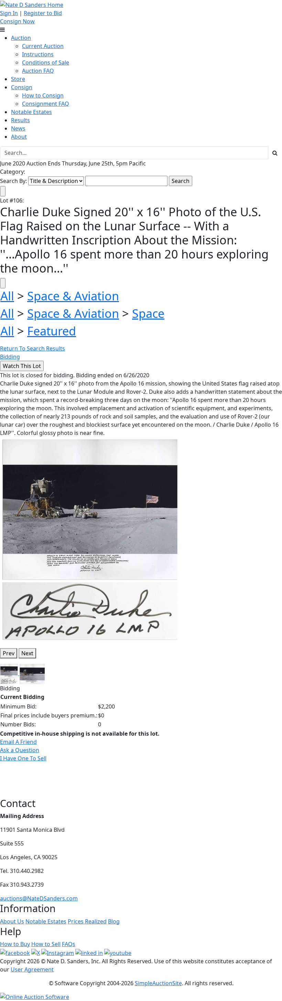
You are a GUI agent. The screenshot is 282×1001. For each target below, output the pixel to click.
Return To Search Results (32, 348)
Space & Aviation (73, 296)
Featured (51, 331)
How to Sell (46, 944)
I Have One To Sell (23, 758)
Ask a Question (19, 750)
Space (148, 313)
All (7, 296)
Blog (114, 921)
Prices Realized (87, 921)
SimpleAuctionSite (158, 983)
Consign (21, 87)
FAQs (68, 944)
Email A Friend (18, 742)
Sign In (9, 13)
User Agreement (32, 969)
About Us (12, 921)
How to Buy (15, 944)
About (19, 136)
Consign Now (17, 21)
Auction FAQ (38, 70)
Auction (21, 38)
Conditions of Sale (45, 62)
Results (20, 120)
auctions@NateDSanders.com (39, 898)
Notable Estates (31, 112)
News (18, 128)
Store (18, 79)
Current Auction (43, 46)
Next (27, 653)
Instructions (38, 54)
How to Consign (43, 95)
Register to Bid (43, 13)
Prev (8, 653)
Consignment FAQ (45, 103)
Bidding (10, 356)
